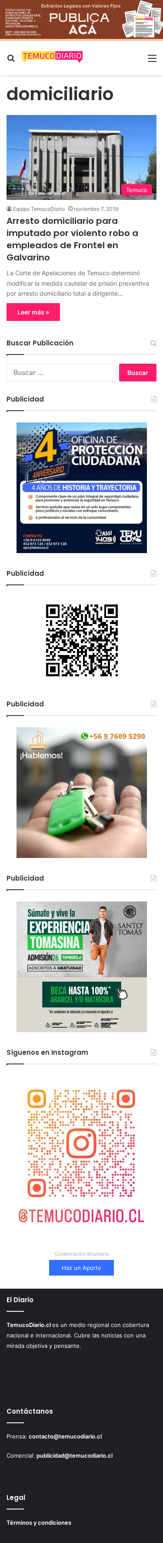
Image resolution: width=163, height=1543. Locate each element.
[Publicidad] (81, 19)
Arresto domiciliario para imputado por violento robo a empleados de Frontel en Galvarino (72, 239)
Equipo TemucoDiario (39, 209)
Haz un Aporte (81, 1267)
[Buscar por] (11, 61)
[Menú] (152, 61)
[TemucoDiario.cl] (52, 58)
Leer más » (33, 312)
